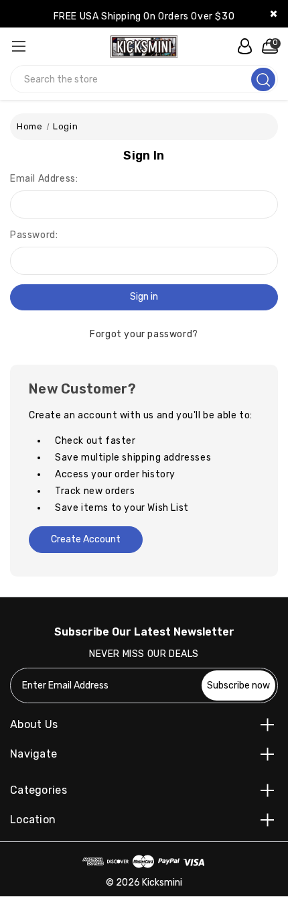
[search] (263, 79)
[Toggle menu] (18, 45)
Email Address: (44, 178)
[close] (273, 13)
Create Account (86, 539)
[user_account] (241, 46)
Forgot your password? (144, 334)
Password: (34, 235)
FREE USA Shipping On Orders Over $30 (144, 16)
